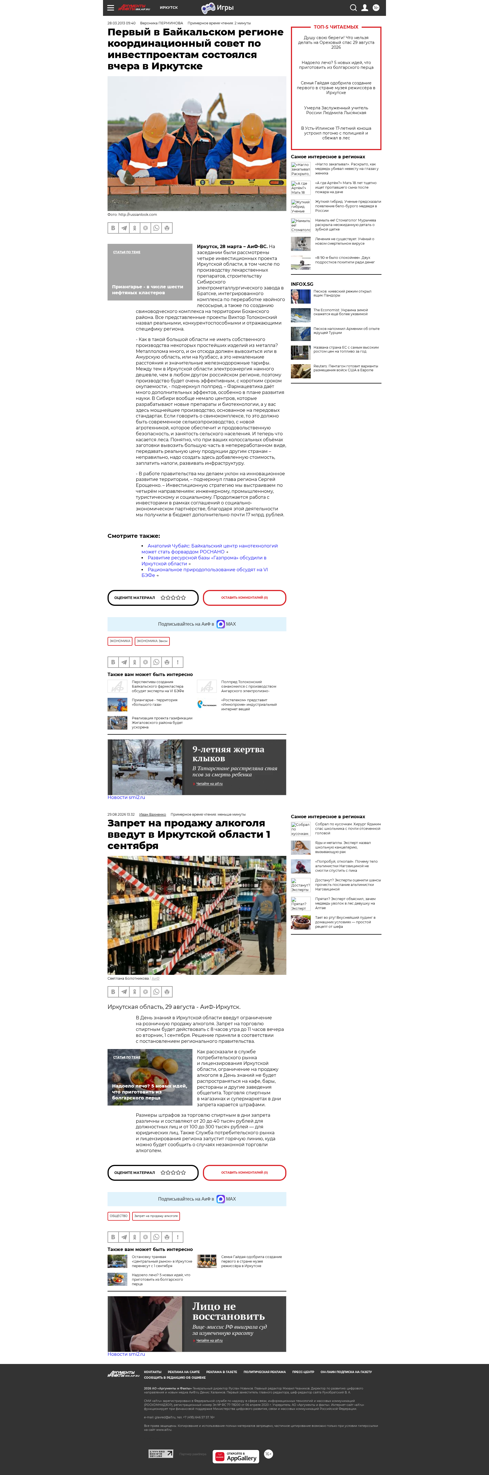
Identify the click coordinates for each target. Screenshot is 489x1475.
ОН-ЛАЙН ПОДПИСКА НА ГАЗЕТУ (346, 1372)
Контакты (152, 1372)
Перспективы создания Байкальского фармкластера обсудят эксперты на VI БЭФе (158, 686)
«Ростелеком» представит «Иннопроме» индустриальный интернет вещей (249, 704)
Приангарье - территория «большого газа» (154, 702)
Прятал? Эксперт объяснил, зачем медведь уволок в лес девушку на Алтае (345, 903)
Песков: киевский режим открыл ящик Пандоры (343, 293)
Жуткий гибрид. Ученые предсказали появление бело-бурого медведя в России (348, 206)
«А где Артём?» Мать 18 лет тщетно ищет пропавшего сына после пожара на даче (346, 187)
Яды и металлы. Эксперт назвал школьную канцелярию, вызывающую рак (343, 847)
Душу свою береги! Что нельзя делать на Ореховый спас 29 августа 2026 (336, 42)
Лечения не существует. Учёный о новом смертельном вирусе (344, 241)
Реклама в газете (221, 1372)
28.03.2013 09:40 (122, 23)
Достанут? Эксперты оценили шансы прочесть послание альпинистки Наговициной (348, 884)
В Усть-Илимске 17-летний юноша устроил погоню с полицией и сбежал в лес (336, 133)
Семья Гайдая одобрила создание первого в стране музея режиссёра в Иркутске (336, 88)
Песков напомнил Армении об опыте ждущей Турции (346, 331)
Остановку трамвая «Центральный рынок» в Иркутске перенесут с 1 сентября (162, 1261)
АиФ (156, 978)
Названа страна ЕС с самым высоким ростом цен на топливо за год (346, 349)
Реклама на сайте (184, 1372)
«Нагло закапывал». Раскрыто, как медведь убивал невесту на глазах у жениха (347, 168)
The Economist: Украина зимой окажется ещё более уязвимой (341, 312)
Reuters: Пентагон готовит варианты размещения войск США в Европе (346, 368)
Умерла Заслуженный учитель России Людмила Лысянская (336, 110)
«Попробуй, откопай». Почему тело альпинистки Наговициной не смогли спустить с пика (346, 866)
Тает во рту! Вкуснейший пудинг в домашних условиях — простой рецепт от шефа (345, 922)
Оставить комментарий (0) (244, 598)
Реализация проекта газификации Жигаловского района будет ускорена (162, 722)
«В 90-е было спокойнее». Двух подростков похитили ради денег (345, 259)
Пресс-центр (303, 1372)
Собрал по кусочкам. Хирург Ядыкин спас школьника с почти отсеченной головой (348, 828)
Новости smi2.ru (126, 797)
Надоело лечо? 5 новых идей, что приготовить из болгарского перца (336, 65)
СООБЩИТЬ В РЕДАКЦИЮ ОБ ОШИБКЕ (175, 1378)
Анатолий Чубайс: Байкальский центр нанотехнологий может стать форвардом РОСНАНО (209, 549)
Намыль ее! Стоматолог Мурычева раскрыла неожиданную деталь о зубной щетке (345, 224)
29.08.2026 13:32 (121, 814)
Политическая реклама (265, 1372)
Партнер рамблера (192, 1454)
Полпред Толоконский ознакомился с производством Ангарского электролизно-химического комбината (236, 689)
